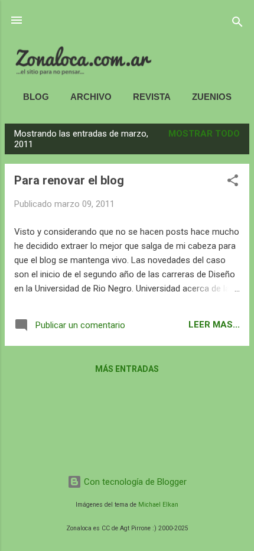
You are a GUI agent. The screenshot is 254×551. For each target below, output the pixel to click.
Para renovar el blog (69, 180)
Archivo (91, 97)
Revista (152, 97)
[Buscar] (237, 24)
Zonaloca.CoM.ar (127, 50)
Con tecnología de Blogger (134, 482)
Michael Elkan (158, 504)
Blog (36, 97)
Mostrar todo (204, 133)
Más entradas (127, 369)
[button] (233, 182)
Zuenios (212, 97)
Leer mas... (214, 324)
